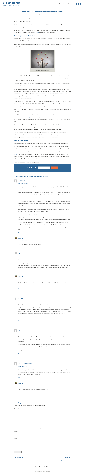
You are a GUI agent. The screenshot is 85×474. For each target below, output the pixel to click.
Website (16, 445)
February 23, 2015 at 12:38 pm (23, 301)
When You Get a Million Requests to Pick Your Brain (60, 460)
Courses (54, 3)
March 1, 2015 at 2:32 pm (22, 366)
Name (16, 431)
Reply (19, 232)
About (64, 3)
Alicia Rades (20, 298)
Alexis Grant (20, 238)
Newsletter (70, 3)
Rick (19, 253)
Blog (60, 3)
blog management (28, 117)
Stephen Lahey (21, 180)
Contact (52, 466)
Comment (16, 409)
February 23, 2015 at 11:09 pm (23, 333)
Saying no (16, 154)
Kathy (19, 330)
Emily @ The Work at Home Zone (25, 363)
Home (32, 466)
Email (16, 438)
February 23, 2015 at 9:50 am (23, 183)
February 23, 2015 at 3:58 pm (23, 240)
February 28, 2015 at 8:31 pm (23, 256)
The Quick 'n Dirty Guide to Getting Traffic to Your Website (26, 460)
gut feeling (36, 32)
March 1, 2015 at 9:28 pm (22, 279)
